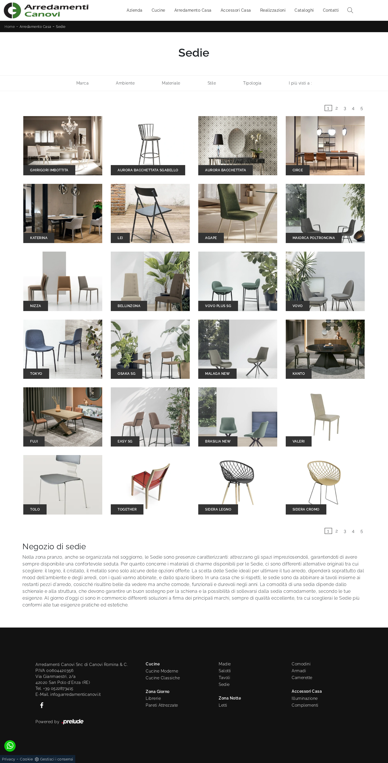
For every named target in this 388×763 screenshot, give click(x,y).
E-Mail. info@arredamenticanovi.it (68, 694)
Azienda (135, 10)
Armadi (299, 671)
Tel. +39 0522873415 (55, 688)
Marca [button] (82, 83)
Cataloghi (304, 10)
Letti (223, 705)
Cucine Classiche (163, 678)
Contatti (331, 10)
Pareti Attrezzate (162, 705)
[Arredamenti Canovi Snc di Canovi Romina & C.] (46, 10)
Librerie (153, 698)
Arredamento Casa (193, 10)
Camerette (302, 677)
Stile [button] (212, 83)
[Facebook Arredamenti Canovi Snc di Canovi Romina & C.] (40, 705)
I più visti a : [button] (300, 83)
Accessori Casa (236, 10)
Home (10, 27)
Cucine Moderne (162, 671)
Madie (225, 664)
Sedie (61, 27)
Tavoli (224, 677)
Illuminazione (305, 698)
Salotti (225, 671)
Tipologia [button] (252, 83)
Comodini (301, 664)
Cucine (158, 10)
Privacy (8, 759)
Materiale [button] (171, 83)
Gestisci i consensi (56, 759)
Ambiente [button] (125, 83)
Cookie (26, 759)
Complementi (305, 705)
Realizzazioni (273, 10)
